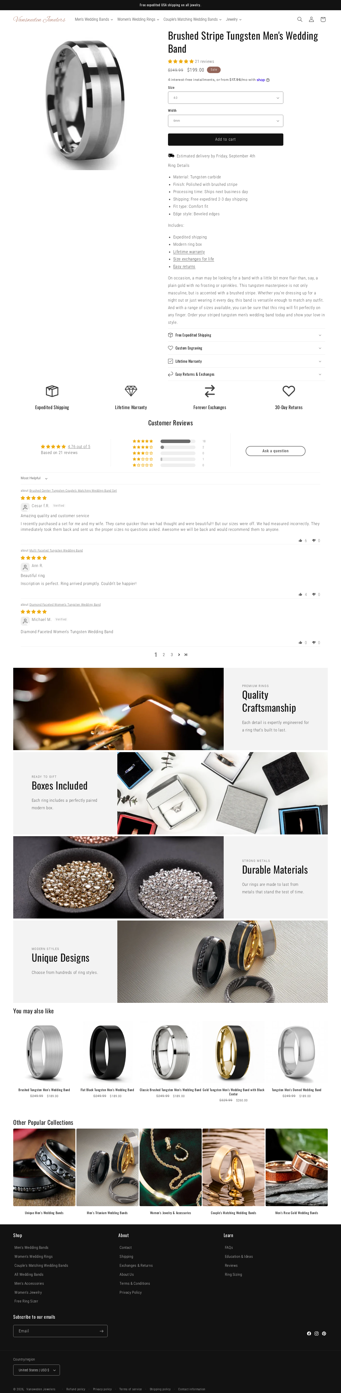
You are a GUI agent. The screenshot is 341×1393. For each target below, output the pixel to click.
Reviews (231, 1265)
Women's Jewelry (28, 1292)
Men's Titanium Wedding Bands (107, 1213)
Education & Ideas (239, 1256)
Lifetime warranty (189, 251)
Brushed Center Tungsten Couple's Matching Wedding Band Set (73, 490)
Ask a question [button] (275, 451)
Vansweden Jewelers (40, 1389)
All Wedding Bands (29, 1274)
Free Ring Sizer (26, 1301)
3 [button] (172, 654)
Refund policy (75, 1389)
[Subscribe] (101, 1331)
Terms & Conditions (135, 1283)
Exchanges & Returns (136, 1265)
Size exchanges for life (193, 258)
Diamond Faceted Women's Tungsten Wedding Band (65, 604)
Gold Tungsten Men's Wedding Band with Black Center (233, 1092)
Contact (126, 1247)
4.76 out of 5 (79, 446)
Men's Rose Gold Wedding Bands (296, 1213)
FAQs (229, 1247)
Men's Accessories (29, 1283)
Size (171, 88)
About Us (127, 1274)
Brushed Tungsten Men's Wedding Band (44, 1090)
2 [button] (164, 654)
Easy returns (184, 266)
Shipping (126, 1256)
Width (172, 111)
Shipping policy (160, 1389)
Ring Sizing (233, 1274)
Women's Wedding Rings (33, 1256)
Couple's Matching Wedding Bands (233, 1213)
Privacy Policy (131, 1292)
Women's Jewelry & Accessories (170, 1213)
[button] (300, 19)
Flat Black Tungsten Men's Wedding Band (107, 1090)
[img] (34, 497)
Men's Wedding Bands (31, 1247)
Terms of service (130, 1389)
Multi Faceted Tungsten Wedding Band (56, 550)
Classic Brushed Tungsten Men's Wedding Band (170, 1090)
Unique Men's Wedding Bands (44, 1213)
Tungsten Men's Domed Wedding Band (297, 1090)
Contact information (191, 1389)
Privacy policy (102, 1389)
